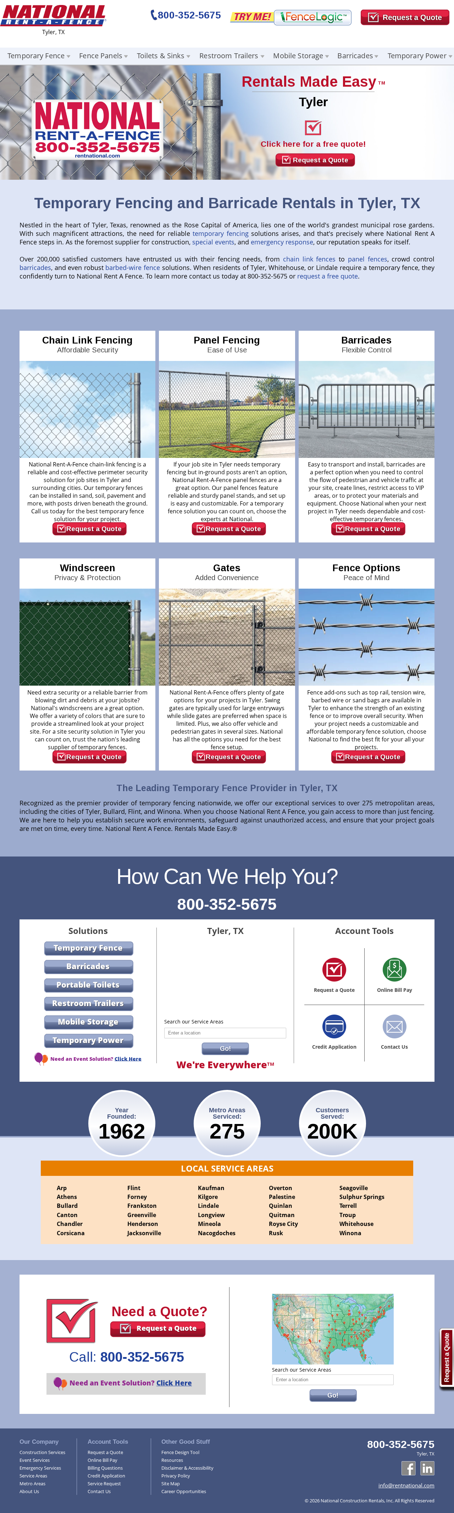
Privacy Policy (175, 1476)
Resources (172, 1460)
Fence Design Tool (180, 1452)
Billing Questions (105, 1468)
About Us (29, 1491)
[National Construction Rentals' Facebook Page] (409, 1468)
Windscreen (87, 572)
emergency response (282, 242)
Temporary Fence (36, 55)
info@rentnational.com (406, 1485)
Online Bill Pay (102, 1460)
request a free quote (327, 276)
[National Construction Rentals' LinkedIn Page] (427, 1468)
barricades (35, 267)
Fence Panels (100, 55)
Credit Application (106, 1476)
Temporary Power (417, 55)
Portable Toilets (88, 984)
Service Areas (33, 1476)
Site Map (170, 1483)
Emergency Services (40, 1468)
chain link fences (309, 259)
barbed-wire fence (132, 267)
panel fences (366, 259)
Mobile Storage (298, 55)
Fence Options (366, 572)
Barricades (355, 55)
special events (213, 242)
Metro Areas (32, 1483)
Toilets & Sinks (161, 55)
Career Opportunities (183, 1491)
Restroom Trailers (228, 55)
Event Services (35, 1460)
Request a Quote (320, 160)
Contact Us (99, 1491)
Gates (227, 572)
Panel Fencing (227, 344)
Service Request (104, 1483)
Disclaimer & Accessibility (187, 1468)
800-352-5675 (189, 15)
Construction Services (42, 1452)
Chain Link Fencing (87, 344)
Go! (225, 1048)
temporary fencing (220, 233)
